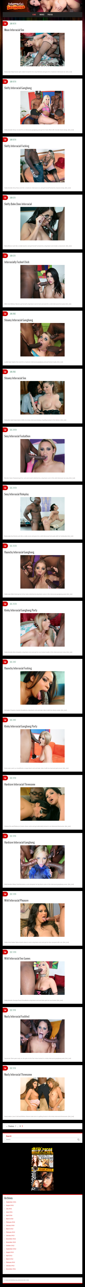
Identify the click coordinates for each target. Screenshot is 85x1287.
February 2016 (10, 1222)
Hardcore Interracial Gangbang (19, 842)
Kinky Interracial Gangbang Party (20, 610)
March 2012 (9, 1259)
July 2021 (9, 1209)
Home (34, 14)
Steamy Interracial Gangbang (18, 320)
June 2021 (9, 1212)
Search (8, 1136)
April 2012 (9, 1255)
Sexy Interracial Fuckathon (17, 436)
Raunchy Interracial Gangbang (19, 552)
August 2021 (10, 1205)
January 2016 (10, 1225)
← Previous (10, 1126)
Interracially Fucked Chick (16, 262)
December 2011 (11, 1269)
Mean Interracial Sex (14, 30)
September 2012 (11, 1249)
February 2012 (10, 1262)
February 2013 (10, 1232)
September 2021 (11, 1202)
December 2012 (11, 1239)
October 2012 (10, 1245)
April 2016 (9, 1215)
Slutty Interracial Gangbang (18, 88)
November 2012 (11, 1242)
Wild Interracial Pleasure (16, 900)
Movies (42, 14)
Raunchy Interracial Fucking (18, 668)
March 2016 (9, 1219)
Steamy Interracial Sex (15, 378)
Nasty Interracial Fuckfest (16, 1016)
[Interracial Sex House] (42, 6)
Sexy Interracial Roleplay (16, 494)
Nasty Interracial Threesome (18, 1074)
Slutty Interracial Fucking (16, 146)
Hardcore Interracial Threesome (19, 784)
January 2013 (10, 1235)
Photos (50, 14)
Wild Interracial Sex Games (17, 958)
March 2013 (9, 1229)
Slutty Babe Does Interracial (18, 204)
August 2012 (10, 1252)
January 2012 (10, 1265)
